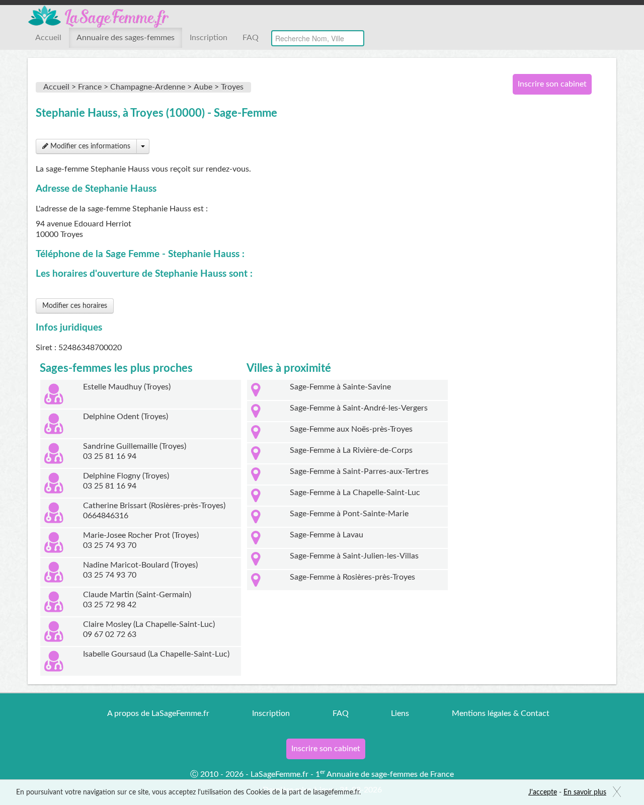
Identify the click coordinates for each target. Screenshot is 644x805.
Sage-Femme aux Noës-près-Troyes (351, 429)
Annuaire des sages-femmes (125, 38)
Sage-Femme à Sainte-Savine (340, 387)
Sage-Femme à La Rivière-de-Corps (351, 450)
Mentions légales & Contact (500, 713)
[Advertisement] (548, 266)
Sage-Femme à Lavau (326, 535)
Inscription (208, 38)
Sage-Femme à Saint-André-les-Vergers (359, 408)
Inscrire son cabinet (552, 84)
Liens (400, 713)
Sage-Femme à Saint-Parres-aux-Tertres (359, 471)
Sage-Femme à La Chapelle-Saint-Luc (355, 493)
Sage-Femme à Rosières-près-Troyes (352, 577)
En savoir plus (585, 792)
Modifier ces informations (89, 146)
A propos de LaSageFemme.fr (158, 713)
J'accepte (542, 792)
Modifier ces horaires (74, 305)
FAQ (251, 38)
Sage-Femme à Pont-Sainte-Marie (349, 514)
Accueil (48, 38)
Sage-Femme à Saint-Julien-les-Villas (354, 556)
